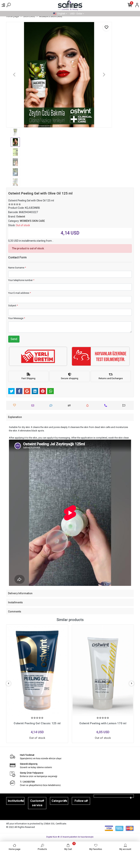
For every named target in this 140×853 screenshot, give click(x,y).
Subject (13, 305)
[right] (132, 683)
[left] (8, 683)
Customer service (37, 803)
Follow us (81, 801)
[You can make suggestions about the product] (125, 405)
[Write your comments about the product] (52, 405)
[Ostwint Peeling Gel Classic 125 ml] (37, 670)
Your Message (16, 318)
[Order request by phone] (106, 405)
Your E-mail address (19, 293)
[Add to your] (70, 405)
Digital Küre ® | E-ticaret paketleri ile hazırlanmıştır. (70, 837)
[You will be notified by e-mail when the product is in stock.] (88, 405)
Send (14, 339)
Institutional (16, 801)
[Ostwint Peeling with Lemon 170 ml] (103, 670)
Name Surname (17, 267)
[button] (14, 74)
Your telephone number (21, 280)
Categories (59, 801)
